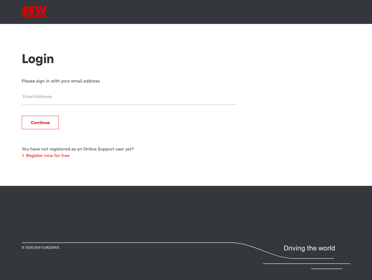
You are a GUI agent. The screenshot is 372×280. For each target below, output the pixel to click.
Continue (40, 122)
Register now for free (47, 155)
